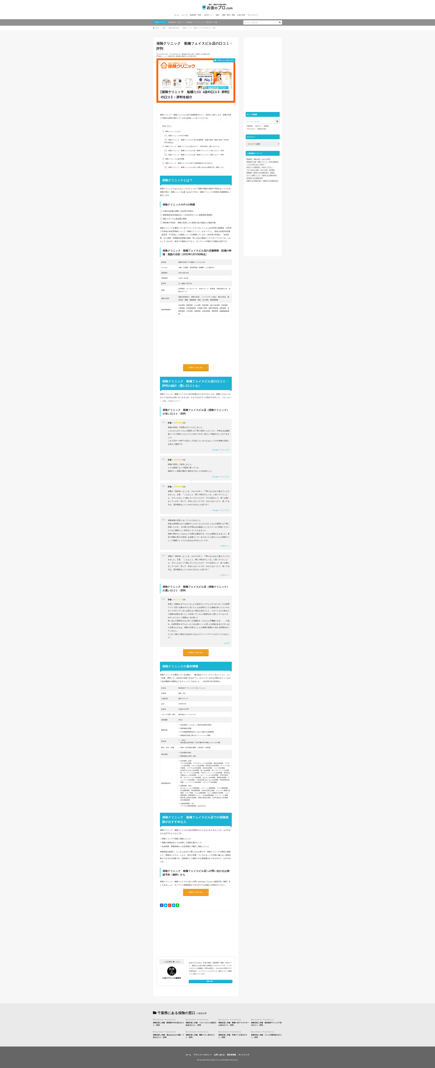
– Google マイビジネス (220, 450)
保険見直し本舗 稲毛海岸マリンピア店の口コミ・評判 (266, 1024)
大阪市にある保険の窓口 (269, 175)
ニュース (184, 15)
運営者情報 (231, 1055)
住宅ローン (208, 15)
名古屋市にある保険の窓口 (254, 178)
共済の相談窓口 (273, 162)
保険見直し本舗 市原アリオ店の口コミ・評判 (232, 1036)
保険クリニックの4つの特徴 (176, 136)
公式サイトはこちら (196, 367)
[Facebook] (161, 905)
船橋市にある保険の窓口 (189, 56)
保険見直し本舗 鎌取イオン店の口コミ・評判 (200, 1036)
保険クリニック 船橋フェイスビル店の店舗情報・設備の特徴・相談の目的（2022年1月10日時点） (196, 141)
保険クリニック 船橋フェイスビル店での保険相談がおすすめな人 (188, 163)
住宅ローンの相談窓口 (253, 167)
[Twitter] (165, 905)
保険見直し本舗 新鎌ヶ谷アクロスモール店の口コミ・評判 (233, 1024)
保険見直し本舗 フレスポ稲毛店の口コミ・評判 (266, 1036)
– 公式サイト (224, 546)
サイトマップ (243, 1055)
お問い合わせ (219, 1055)
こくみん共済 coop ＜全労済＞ (255, 164)
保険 (217, 15)
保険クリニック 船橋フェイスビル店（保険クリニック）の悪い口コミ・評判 (194, 155)
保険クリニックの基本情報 (173, 159)
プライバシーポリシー (202, 1055)
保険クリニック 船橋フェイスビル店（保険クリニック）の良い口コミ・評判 (194, 150)
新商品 (272, 173)
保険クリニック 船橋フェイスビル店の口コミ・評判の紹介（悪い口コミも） (192, 146)
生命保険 (271, 170)
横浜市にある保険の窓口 (261, 173)
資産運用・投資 (195, 15)
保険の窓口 (171, 56)
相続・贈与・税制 (228, 15)
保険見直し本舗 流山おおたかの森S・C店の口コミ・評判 (168, 1036)
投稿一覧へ (210, 981)
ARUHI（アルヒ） (267, 167)
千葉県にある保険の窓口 (202, 54)
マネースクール (199, 22)
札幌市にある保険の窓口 (253, 181)
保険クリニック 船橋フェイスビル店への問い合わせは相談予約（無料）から (194, 167)
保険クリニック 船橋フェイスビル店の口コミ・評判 (199, 28)
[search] (280, 22)
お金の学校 (241, 15)
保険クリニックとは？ (172, 131)
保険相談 (189, 22)
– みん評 (226, 643)
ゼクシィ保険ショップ (253, 175)
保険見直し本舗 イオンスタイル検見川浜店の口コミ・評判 (201, 1024)
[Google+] (169, 905)
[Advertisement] (176, 933)
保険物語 (249, 173)
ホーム (176, 15)
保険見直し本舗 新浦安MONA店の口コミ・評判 (168, 1024)
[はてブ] (173, 905)
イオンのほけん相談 (252, 170)
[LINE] (177, 905)
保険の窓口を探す (174, 28)
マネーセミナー (253, 15)
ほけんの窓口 (266, 159)
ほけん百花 (263, 170)
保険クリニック (163, 56)
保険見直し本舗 (211, 22)
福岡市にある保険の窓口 (270, 181)
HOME (157, 28)
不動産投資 (172, 22)
